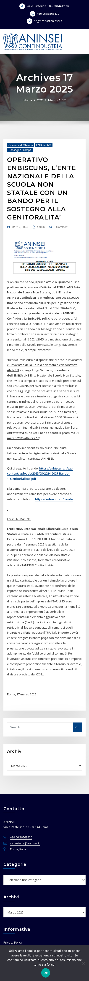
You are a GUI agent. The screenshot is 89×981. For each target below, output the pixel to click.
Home (28, 100)
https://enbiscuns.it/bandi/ (54, 499)
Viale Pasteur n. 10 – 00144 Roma (48, 6)
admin (41, 227)
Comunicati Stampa (20, 145)
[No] (83, 963)
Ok (46, 973)
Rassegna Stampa (19, 150)
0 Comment (61, 227)
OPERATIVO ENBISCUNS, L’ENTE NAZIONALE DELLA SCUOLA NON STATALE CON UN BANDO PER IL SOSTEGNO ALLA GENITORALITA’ (41, 188)
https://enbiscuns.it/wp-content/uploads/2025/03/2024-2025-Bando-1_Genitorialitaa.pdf (40, 473)
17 (63, 100)
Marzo (53, 100)
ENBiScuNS (43, 145)
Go (77, 727)
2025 (40, 100)
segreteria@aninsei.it (48, 21)
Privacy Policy (12, 942)
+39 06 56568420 (48, 14)
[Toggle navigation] (79, 37)
